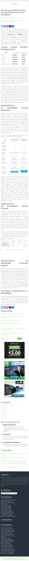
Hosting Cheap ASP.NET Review (7, 531)
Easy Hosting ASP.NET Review (7, 512)
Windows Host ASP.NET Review (7, 534)
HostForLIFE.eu (16, 52)
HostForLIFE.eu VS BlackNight (10, 22)
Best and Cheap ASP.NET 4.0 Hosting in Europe (12, 467)
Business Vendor (4, 504)
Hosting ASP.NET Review (6, 505)
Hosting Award (4, 408)
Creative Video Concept (6, 542)
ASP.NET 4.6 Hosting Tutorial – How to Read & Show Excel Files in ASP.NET (14, 329)
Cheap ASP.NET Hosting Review (7, 550)
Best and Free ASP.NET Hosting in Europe (10, 323)
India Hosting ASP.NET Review (7, 535)
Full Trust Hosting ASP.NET (6, 548)
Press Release (4, 417)
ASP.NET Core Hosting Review (7, 553)
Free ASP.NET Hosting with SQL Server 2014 (11, 320)
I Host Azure (3, 537)
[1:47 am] (2, 20)
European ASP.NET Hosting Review (8, 500)
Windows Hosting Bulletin (6, 533)
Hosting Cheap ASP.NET (6, 506)
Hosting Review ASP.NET (6, 508)
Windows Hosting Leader (6, 543)
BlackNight (24, 52)
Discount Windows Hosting (7, 527)
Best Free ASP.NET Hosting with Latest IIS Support (13, 314)
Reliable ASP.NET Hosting (6, 510)
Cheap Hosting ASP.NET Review (7, 541)
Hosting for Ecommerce (6, 501)
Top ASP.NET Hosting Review (7, 514)
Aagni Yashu (5, 17)
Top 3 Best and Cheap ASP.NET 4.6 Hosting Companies (14, 461)
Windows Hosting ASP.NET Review (8, 516)
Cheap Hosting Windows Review (8, 530)
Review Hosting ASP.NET (6, 538)
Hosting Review (4, 415)
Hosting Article (4, 405)
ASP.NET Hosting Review (6, 513)
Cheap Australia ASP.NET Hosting (8, 549)
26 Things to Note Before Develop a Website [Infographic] (11, 334)
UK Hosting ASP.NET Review (7, 529)
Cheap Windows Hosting (6, 509)
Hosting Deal (4, 412)
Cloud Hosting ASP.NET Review (7, 539)
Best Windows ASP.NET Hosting (8, 502)
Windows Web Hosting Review (7, 546)
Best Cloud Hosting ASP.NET (7, 545)
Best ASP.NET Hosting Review (7, 552)
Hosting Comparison (16, 17)
